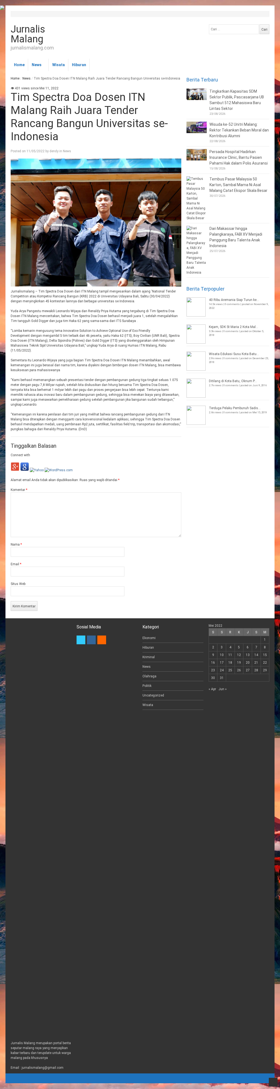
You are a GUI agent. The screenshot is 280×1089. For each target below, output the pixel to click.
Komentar (19, 490)
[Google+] (15, 470)
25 (230, 670)
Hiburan (79, 65)
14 (256, 655)
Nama (16, 544)
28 (256, 670)
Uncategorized (153, 695)
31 (222, 678)
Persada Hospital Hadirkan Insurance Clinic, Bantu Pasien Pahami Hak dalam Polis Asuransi (238, 157)
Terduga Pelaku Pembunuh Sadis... (235, 408)
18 (230, 662)
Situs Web (18, 584)
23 (213, 670)
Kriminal (148, 657)
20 (248, 662)
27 (248, 670)
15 (265, 655)
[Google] (24, 470)
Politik (146, 686)
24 (222, 670)
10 (222, 655)
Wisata (58, 65)
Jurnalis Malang (28, 34)
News (37, 65)
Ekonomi (149, 638)
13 (248, 655)
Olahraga (149, 676)
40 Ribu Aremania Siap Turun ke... (234, 300)
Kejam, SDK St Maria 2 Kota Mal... (233, 327)
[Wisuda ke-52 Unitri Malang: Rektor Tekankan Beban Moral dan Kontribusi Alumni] (196, 127)
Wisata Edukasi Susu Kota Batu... (234, 354)
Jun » (222, 689)
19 (239, 662)
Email (16, 564)
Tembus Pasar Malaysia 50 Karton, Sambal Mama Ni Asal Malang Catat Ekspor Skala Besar (238, 185)
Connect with (20, 455)
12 (239, 655)
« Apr (212, 689)
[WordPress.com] (59, 470)
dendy (54, 151)
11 (230, 655)
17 (222, 662)
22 (265, 662)
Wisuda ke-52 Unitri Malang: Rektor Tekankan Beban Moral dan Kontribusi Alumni (239, 130)
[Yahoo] (37, 470)
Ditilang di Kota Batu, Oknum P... (233, 381)
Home (19, 65)
